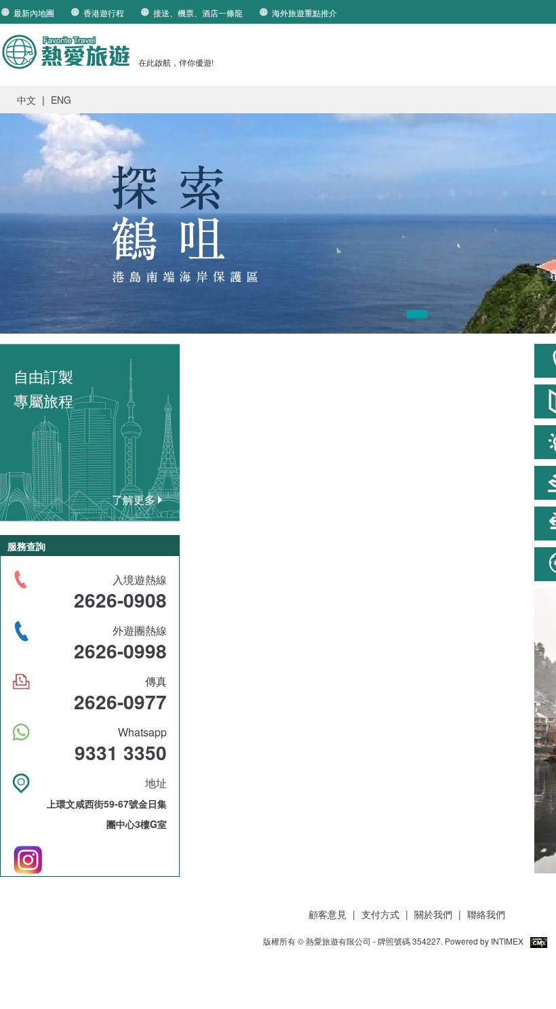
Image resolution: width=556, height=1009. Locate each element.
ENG (61, 99)
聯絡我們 (486, 914)
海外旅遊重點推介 (304, 12)
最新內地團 (34, 12)
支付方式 (381, 914)
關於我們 (433, 914)
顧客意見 (327, 914)
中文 (26, 99)
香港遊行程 (103, 12)
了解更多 (135, 499)
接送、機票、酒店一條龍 (198, 12)
